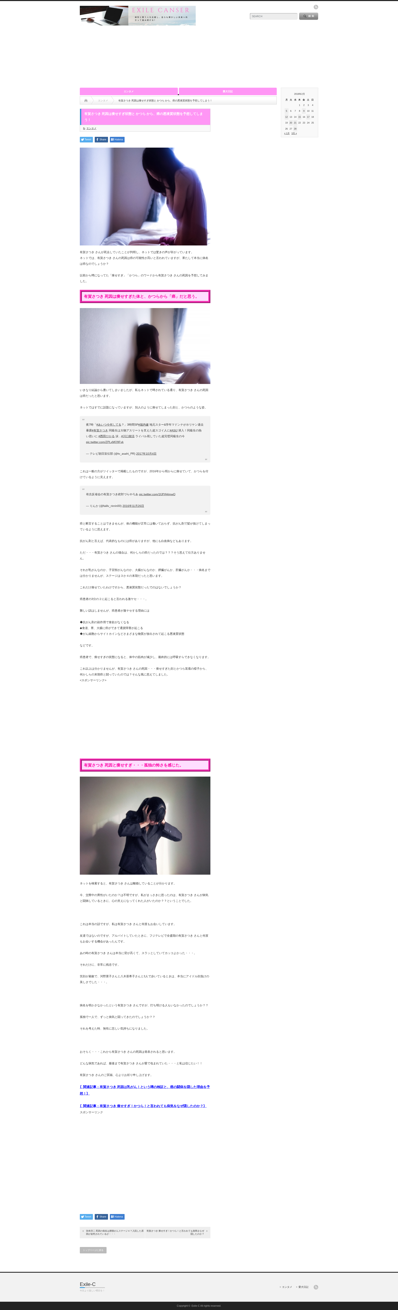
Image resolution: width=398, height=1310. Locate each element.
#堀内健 (143, 424)
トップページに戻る (93, 1250)
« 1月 (287, 133)
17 (308, 117)
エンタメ (129, 91)
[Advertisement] (199, 57)
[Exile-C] (138, 24)
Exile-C (88, 1284)
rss (316, 7)
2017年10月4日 (146, 453)
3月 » (294, 133)
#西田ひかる (106, 436)
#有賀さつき (100, 430)
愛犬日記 (228, 91)
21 (295, 122)
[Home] (86, 100)
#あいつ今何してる (108, 424)
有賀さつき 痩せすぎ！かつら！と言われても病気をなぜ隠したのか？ (175, 1232)
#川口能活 (128, 436)
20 (291, 122)
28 (295, 128)
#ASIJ (173, 430)
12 (286, 117)
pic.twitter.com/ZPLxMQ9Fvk (105, 442)
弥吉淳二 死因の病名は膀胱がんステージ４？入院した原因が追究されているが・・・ (115, 1232)
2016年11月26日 (133, 505)
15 (299, 117)
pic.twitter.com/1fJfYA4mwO (157, 494)
